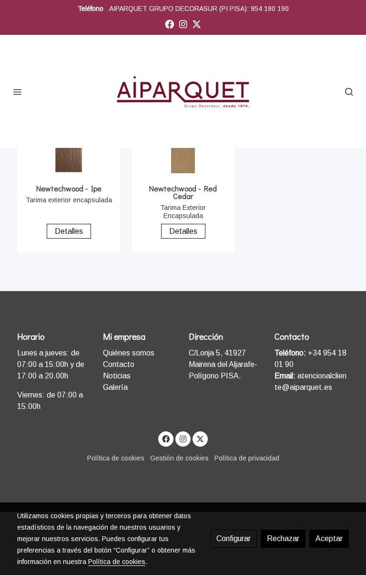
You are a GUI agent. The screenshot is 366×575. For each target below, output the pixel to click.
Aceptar (329, 538)
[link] (183, 91)
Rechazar (283, 538)
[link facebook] (169, 23)
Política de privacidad (246, 458)
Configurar (233, 538)
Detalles (69, 231)
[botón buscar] (348, 91)
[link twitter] (196, 23)
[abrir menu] (17, 91)
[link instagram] (183, 23)
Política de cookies (115, 458)
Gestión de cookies (179, 458)
